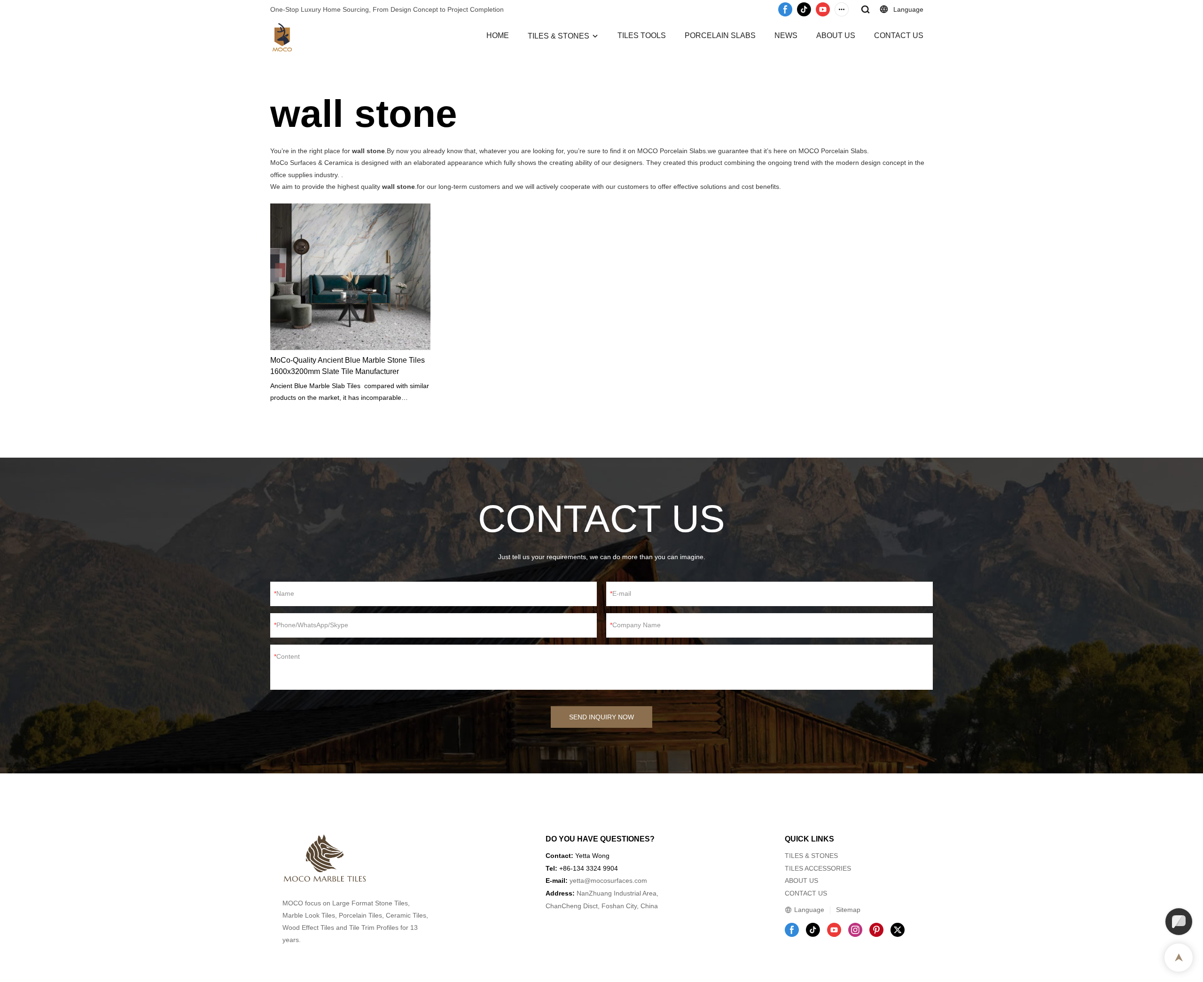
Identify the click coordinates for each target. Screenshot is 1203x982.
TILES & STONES (558, 36)
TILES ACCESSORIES (818, 868)
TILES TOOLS (641, 35)
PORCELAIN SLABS (720, 35)
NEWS (785, 35)
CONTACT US (898, 35)
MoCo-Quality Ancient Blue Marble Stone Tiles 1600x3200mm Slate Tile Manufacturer (347, 365)
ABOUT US (835, 35)
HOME (497, 35)
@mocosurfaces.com (615, 880)
